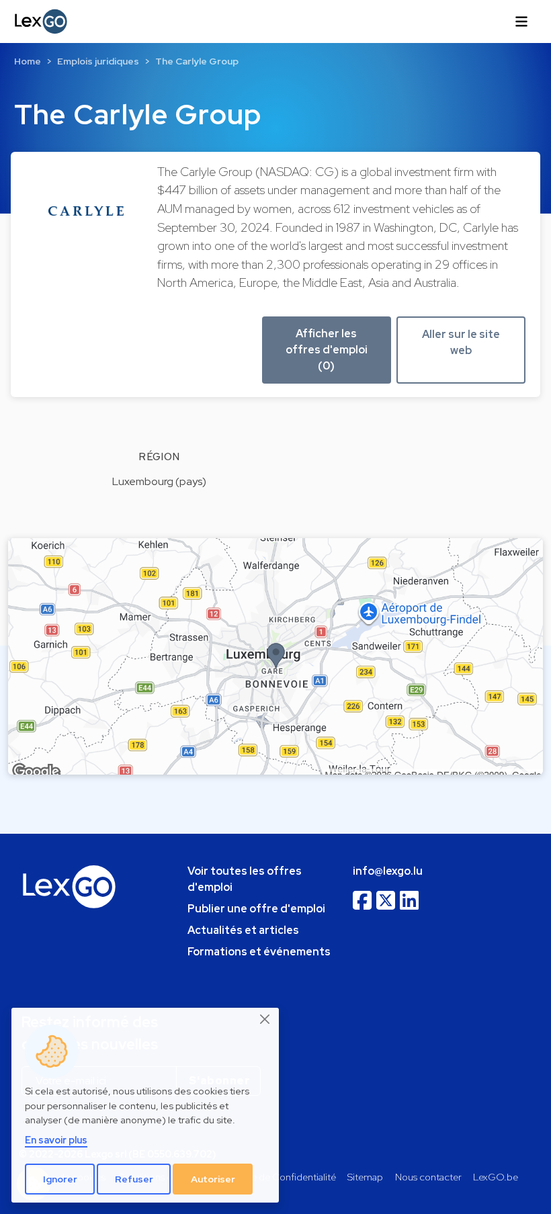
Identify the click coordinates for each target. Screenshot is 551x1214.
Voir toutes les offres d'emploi (244, 879)
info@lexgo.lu (388, 871)
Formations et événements (259, 952)
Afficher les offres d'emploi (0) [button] (327, 350)
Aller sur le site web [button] (461, 342)
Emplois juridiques (98, 61)
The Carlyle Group (197, 61)
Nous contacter (428, 1176)
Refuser (134, 1179)
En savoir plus (56, 1139)
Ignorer (60, 1179)
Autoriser (213, 1179)
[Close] (265, 1019)
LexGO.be (495, 1176)
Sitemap (365, 1176)
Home (27, 61)
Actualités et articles (243, 930)
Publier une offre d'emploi (256, 909)
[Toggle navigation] (521, 21)
